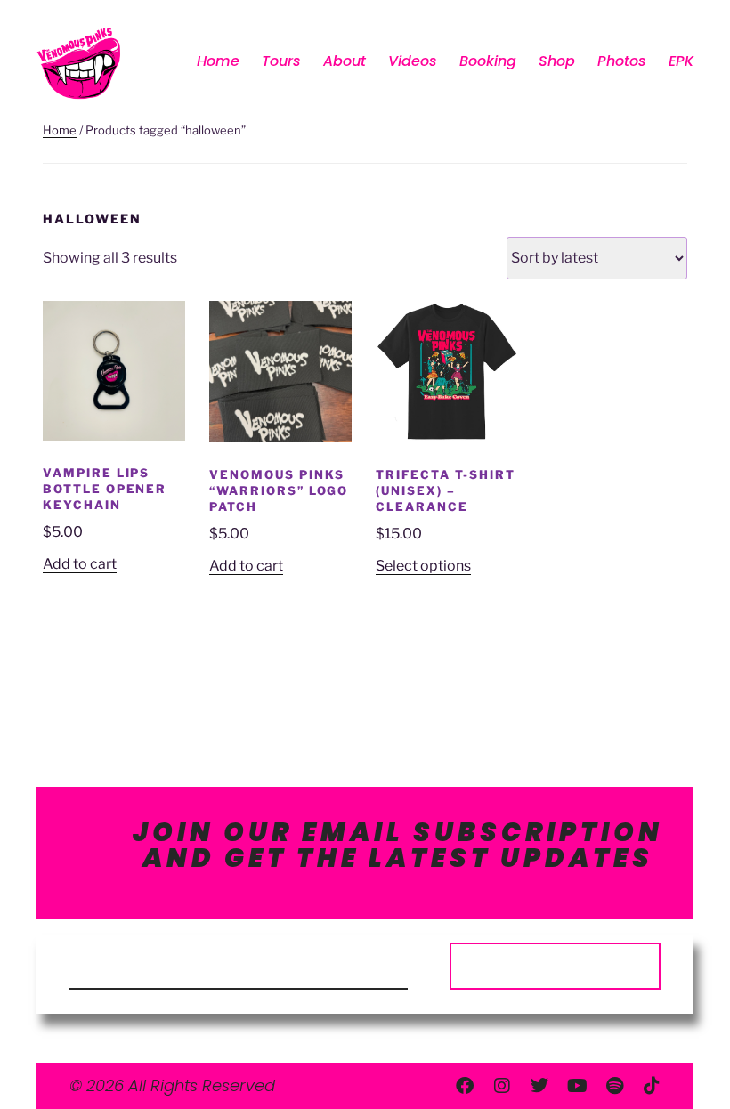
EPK (681, 61)
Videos (412, 61)
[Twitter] (539, 1086)
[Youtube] (577, 1086)
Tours (281, 61)
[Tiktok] (652, 1086)
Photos (621, 61)
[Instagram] (502, 1086)
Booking (487, 61)
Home (218, 61)
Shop (557, 61)
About (344, 61)
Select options (423, 565)
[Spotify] (614, 1086)
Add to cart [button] (80, 563)
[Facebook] (465, 1086)
